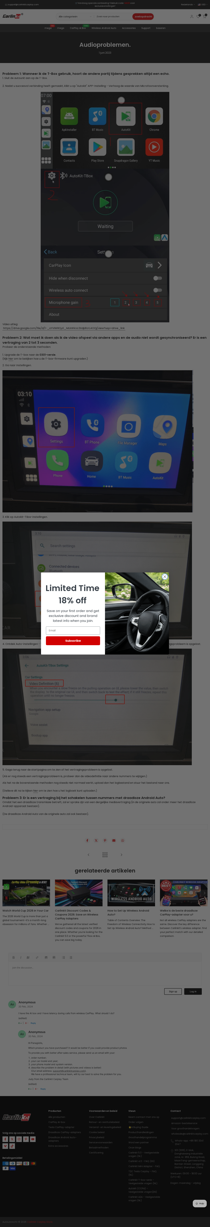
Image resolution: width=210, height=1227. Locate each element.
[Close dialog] (165, 577)
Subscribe (73, 641)
